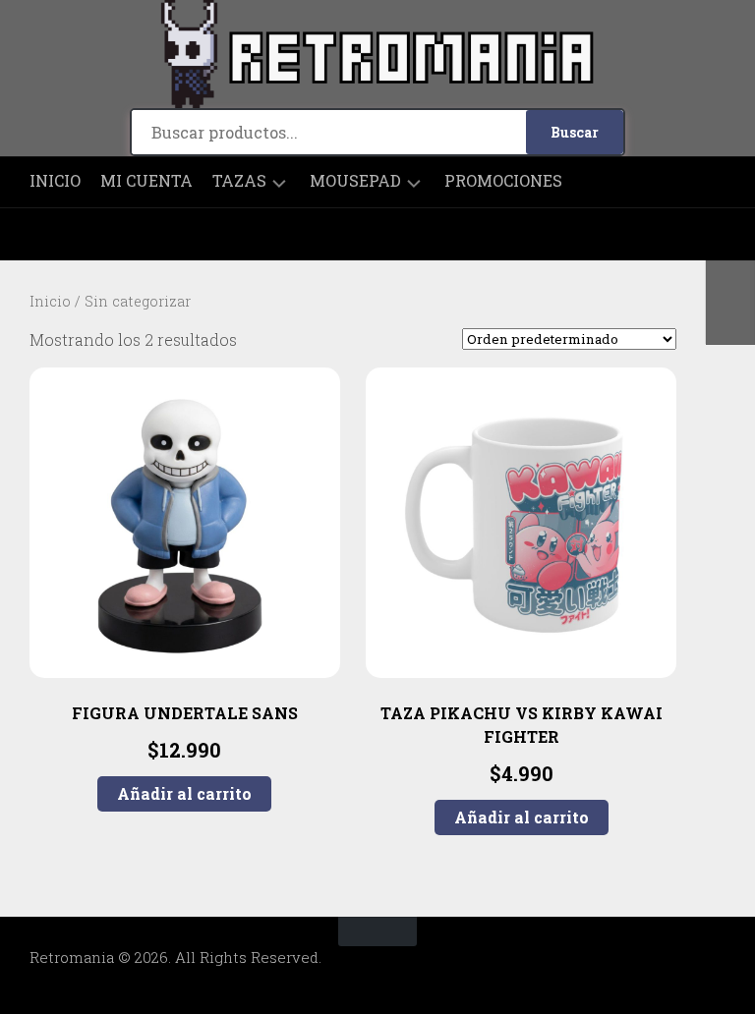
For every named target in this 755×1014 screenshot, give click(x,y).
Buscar (575, 132)
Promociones (503, 181)
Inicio (55, 181)
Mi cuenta (146, 181)
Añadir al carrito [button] (184, 793)
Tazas (239, 181)
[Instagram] (44, 234)
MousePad (355, 181)
